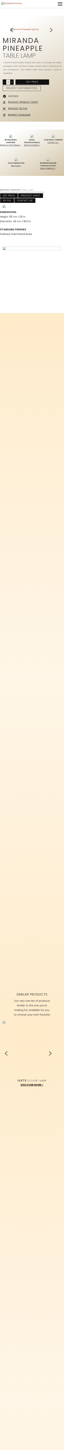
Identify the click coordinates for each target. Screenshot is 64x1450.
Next (51, 30)
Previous (12, 30)
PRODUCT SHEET (30, 195)
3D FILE (7, 200)
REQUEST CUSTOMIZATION (21, 88)
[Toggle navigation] (60, 4)
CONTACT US (25, 200)
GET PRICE (32, 81)
